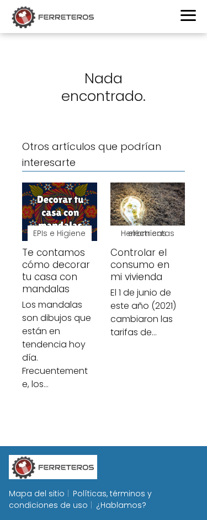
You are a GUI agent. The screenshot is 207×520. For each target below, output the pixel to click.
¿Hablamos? (121, 505)
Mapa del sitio (37, 493)
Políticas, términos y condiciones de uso (80, 499)
